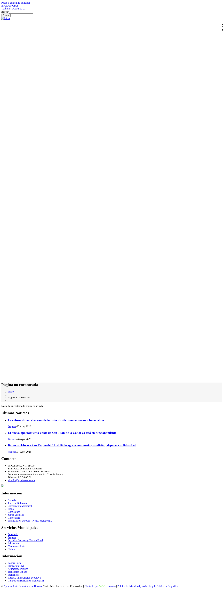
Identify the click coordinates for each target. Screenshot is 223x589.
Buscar (4, 11)
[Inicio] (5, 18)
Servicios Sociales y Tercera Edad (25, 540)
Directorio (13, 534)
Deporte (12, 426)
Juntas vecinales (16, 514)
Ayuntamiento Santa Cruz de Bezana (23, 586)
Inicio (11, 391)
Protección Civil (16, 565)
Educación (13, 543)
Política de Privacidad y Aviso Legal (136, 586)
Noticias (12, 451)
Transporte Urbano (17, 571)
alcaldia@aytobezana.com (21, 480)
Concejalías (14, 517)
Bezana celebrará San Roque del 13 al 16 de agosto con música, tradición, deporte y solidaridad (72, 445)
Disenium (110, 586)
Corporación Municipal (20, 506)
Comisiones (14, 511)
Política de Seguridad (167, 586)
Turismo (12, 439)
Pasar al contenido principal (15, 2)
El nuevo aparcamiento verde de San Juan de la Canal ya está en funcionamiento (62, 432)
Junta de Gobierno (17, 503)
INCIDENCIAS (9, 5)
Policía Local (14, 563)
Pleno (11, 508)
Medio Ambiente (16, 546)
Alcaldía (12, 500)
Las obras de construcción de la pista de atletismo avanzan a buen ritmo (56, 420)
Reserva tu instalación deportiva (24, 577)
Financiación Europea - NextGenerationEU (30, 520)
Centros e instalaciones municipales (26, 580)
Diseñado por (91, 586)
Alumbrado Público (18, 568)
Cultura (12, 549)
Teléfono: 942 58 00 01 (13, 8)
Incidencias (13, 574)
